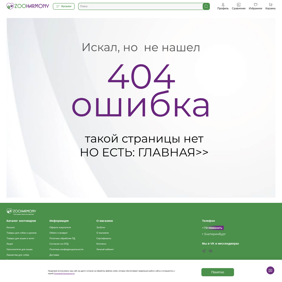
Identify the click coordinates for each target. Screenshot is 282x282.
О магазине (102, 232)
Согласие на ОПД (58, 243)
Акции (10, 243)
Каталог (11, 227)
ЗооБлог (100, 227)
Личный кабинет (105, 249)
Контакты (101, 243)
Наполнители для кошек (19, 249)
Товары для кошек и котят (20, 238)
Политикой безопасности (64, 273)
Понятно (217, 272)
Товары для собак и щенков (21, 232)
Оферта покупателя (60, 227)
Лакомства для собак (18, 255)
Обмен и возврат (58, 232)
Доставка (54, 255)
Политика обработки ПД (62, 238)
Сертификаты (103, 238)
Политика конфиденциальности (66, 249)
